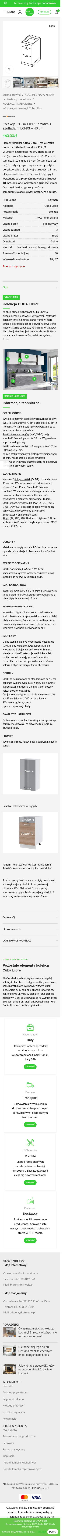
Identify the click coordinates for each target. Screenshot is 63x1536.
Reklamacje (9, 1418)
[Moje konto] (19, 12)
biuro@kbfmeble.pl (21, 1284)
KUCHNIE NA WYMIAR (39, 94)
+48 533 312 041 (24, 1279)
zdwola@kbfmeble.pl (23, 1312)
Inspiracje (8, 1456)
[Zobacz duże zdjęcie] (9, 69)
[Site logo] (29, 11)
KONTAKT (44, 12)
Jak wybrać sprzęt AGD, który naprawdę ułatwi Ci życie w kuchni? (36, 1369)
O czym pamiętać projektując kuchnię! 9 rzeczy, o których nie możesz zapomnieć (37, 1332)
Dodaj (52, 1532)
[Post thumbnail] (9, 1333)
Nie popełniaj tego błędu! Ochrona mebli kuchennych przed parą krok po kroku (35, 1351)
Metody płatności (13, 1405)
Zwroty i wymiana (14, 1412)
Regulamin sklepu (13, 1399)
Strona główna (12, 94)
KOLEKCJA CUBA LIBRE (17, 103)
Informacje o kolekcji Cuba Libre (22, 108)
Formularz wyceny (14, 1449)
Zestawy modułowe (19, 99)
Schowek (8, 1443)
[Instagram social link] (5, 3)
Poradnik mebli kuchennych (20, 1462)
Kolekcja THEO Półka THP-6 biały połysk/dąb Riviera (19, 1532)
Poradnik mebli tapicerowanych (22, 1469)
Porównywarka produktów (19, 1436)
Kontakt (7, 1386)
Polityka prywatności (16, 1392)
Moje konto (10, 1430)
